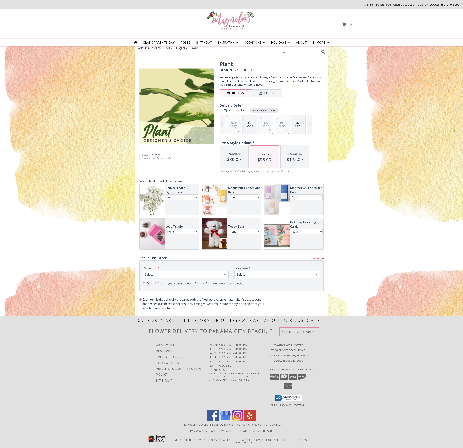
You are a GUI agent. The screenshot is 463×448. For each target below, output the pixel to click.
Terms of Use (243, 442)
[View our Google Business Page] (225, 420)
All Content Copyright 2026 (195, 440)
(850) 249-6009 (449, 4)
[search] (323, 52)
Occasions (253, 43)
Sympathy (226, 43)
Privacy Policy (265, 440)
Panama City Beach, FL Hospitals (259, 424)
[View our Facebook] (213, 420)
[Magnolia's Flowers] (231, 20)
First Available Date (264, 110)
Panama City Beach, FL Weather (212, 431)
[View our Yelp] (250, 420)
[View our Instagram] (237, 420)
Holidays (278, 43)
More (321, 43)
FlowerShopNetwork (234, 440)
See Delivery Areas (299, 332)
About (301, 43)
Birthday (204, 43)
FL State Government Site (255, 431)
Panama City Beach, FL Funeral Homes (207, 424)
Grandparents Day (159, 43)
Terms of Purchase (294, 440)
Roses (185, 43)
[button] (346, 24)
